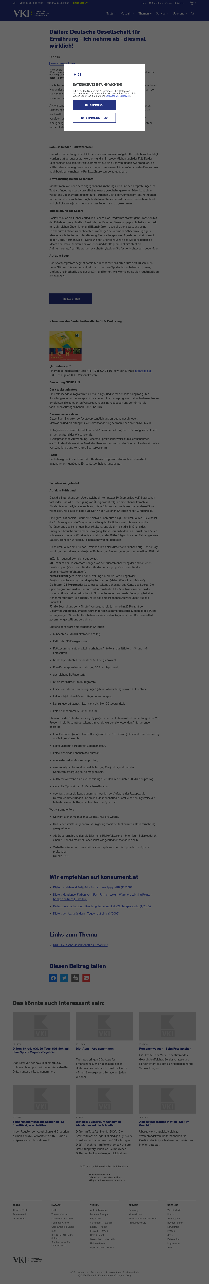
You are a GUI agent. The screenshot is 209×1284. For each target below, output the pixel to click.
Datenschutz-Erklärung (117, 95)
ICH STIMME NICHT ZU (94, 117)
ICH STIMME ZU (94, 105)
